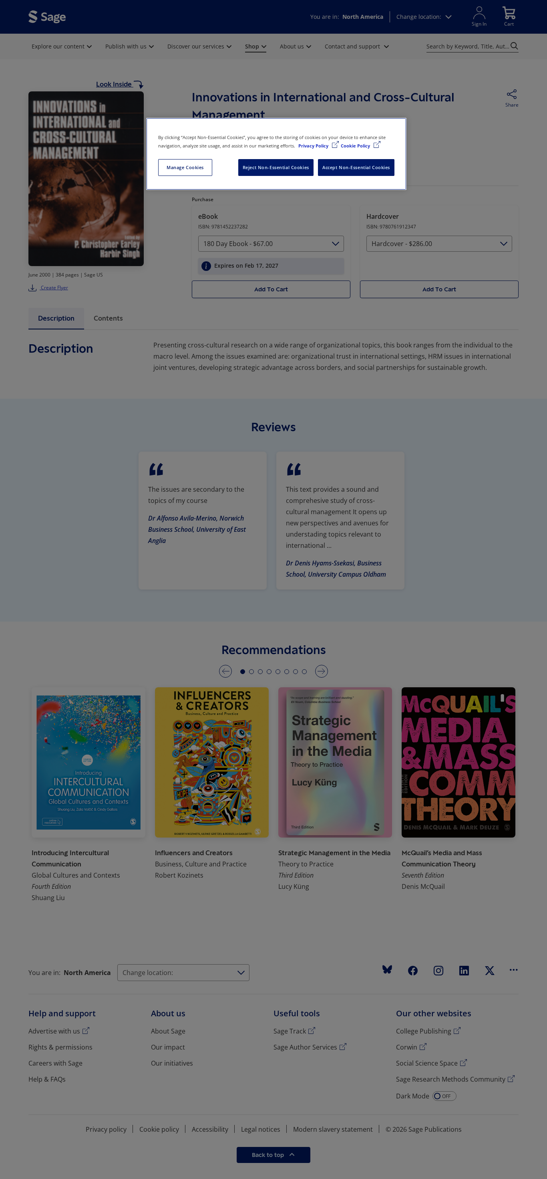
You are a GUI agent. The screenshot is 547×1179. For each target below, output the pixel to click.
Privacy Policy (314, 146)
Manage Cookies (185, 167)
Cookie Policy (356, 146)
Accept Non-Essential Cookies (356, 167)
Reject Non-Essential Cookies (276, 167)
